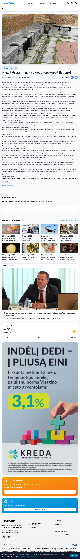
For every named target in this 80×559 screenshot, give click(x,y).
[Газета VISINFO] (72, 3)
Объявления (41, 3)
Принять (74, 555)
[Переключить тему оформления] (76, 3)
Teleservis (13, 545)
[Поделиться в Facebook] (72, 77)
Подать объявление (40, 492)
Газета (53, 3)
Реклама (57, 528)
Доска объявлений (61, 531)
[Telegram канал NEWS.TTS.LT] (4, 536)
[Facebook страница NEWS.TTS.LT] (9, 536)
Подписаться (40, 509)
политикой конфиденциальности (29, 556)
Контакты (58, 524)
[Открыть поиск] (68, 3)
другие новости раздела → (68, 220)
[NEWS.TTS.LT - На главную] (9, 3)
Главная (5, 9)
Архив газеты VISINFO (62, 535)
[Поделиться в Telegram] (76, 77)
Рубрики (30, 3)
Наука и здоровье (17, 9)
